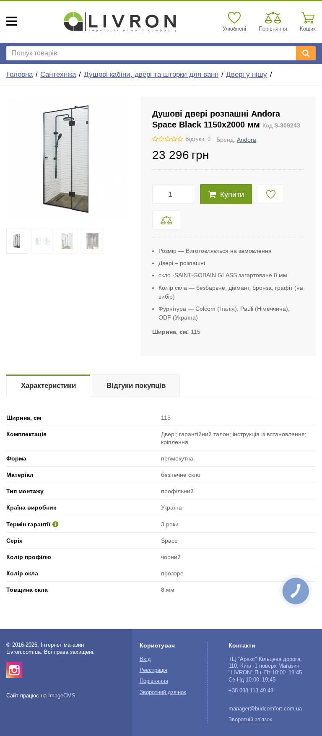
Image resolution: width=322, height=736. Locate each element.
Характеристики (48, 386)
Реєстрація (153, 670)
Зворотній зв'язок (250, 720)
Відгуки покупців (136, 386)
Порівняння (154, 681)
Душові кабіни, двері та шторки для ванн (151, 74)
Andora (246, 139)
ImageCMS (61, 696)
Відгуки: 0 (197, 139)
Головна (19, 74)
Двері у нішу (246, 74)
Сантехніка (58, 74)
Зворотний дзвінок (163, 692)
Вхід (145, 659)
